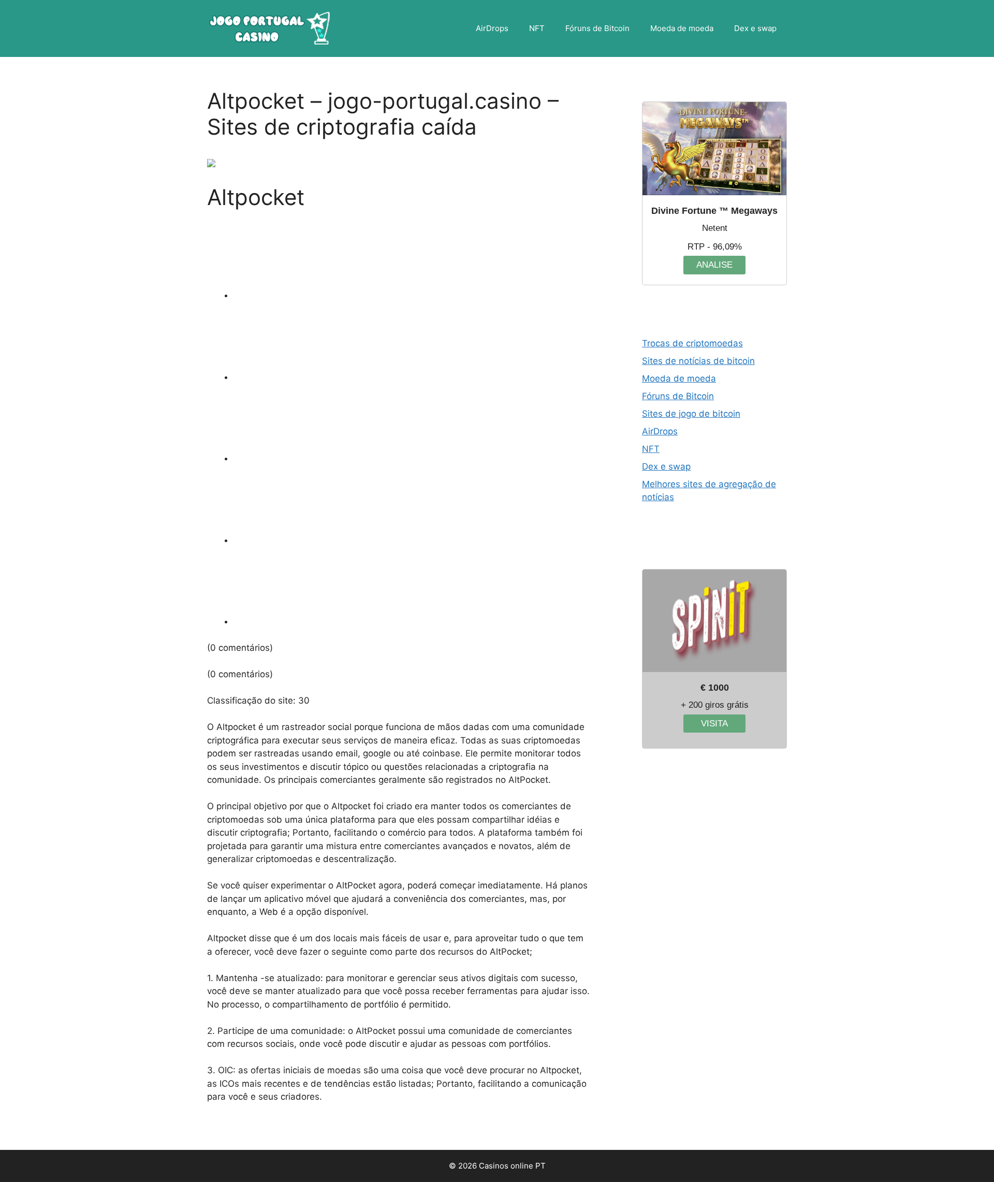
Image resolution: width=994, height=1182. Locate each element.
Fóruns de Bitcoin (597, 28)
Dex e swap (755, 28)
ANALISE (714, 265)
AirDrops (492, 28)
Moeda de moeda (681, 28)
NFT (537, 28)
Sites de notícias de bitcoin (698, 361)
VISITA (714, 723)
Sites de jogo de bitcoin (691, 413)
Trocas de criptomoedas (692, 343)
